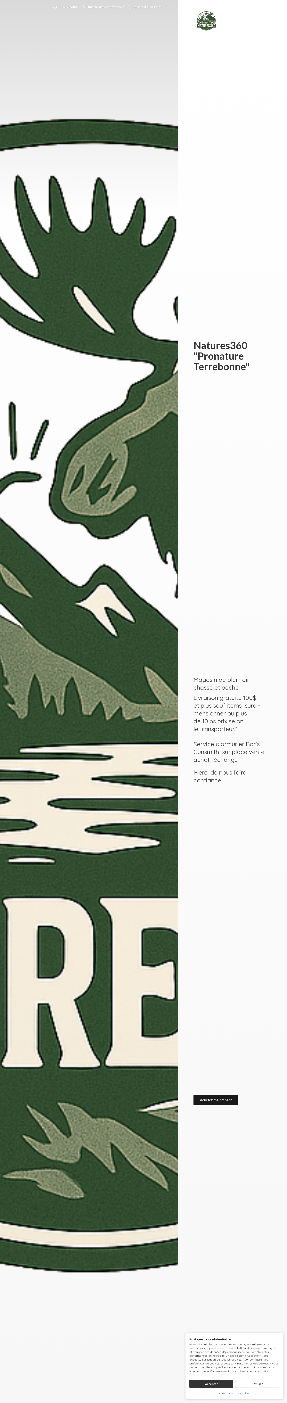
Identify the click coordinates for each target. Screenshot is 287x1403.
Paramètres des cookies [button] (234, 1393)
